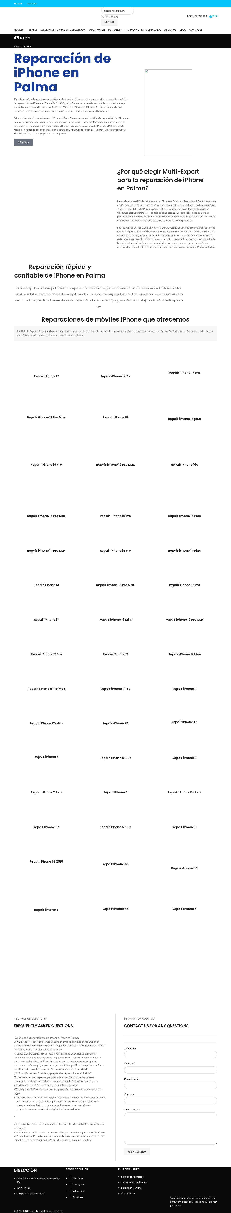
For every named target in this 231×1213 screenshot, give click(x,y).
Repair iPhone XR (115, 723)
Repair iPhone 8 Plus (115, 758)
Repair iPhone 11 (184, 689)
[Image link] (193, 1180)
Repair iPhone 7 (115, 792)
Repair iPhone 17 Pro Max (46, 417)
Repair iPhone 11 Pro (115, 689)
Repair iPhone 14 (46, 585)
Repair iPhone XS (184, 722)
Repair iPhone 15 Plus (184, 516)
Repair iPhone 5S (115, 864)
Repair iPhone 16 (115, 417)
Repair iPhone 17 (46, 376)
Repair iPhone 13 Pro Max (115, 585)
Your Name (130, 1048)
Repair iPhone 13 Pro (184, 585)
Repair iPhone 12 (115, 654)
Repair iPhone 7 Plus (46, 792)
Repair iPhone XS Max (46, 723)
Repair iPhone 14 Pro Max (46, 550)
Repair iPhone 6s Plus (184, 792)
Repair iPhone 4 (184, 909)
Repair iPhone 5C (184, 868)
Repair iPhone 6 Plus (115, 827)
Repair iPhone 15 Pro (115, 516)
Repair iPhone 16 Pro (46, 464)
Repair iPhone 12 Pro (46, 654)
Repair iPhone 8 (184, 758)
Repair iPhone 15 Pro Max (46, 516)
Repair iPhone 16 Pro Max (115, 464)
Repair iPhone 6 (184, 827)
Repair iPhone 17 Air (115, 376)
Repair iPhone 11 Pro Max (46, 689)
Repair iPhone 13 (46, 619)
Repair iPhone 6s (46, 827)
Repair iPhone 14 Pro (115, 550)
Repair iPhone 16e (184, 464)
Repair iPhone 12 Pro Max (184, 619)
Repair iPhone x (46, 756)
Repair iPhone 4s (115, 909)
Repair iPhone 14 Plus (184, 550)
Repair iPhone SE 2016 (46, 861)
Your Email (129, 1063)
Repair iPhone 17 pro (184, 373)
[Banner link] (46, 942)
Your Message (131, 1109)
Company (129, 1094)
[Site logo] (35, 15)
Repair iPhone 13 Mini (115, 619)
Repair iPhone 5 (46, 910)
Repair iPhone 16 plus (184, 419)
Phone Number (132, 1078)
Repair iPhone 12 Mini (184, 654)
